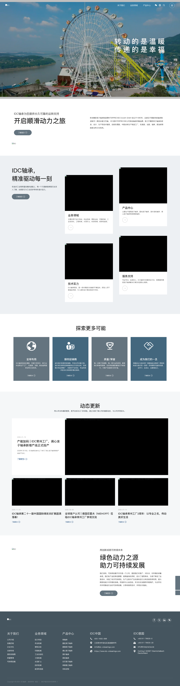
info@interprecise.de (146, 647)
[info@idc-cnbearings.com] (177, 583)
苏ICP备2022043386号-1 (49, 682)
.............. (70, 228)
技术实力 (73, 284)
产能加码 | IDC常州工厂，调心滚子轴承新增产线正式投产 (38, 443)
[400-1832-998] (177, 578)
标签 (37, 682)
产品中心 (127, 208)
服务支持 (127, 276)
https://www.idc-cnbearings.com (107, 651)
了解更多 (30, 376)
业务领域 (73, 215)
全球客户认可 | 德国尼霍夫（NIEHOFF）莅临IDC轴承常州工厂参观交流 (89, 515)
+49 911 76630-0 (145, 638)
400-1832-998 (100, 639)
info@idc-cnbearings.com (104, 647)
